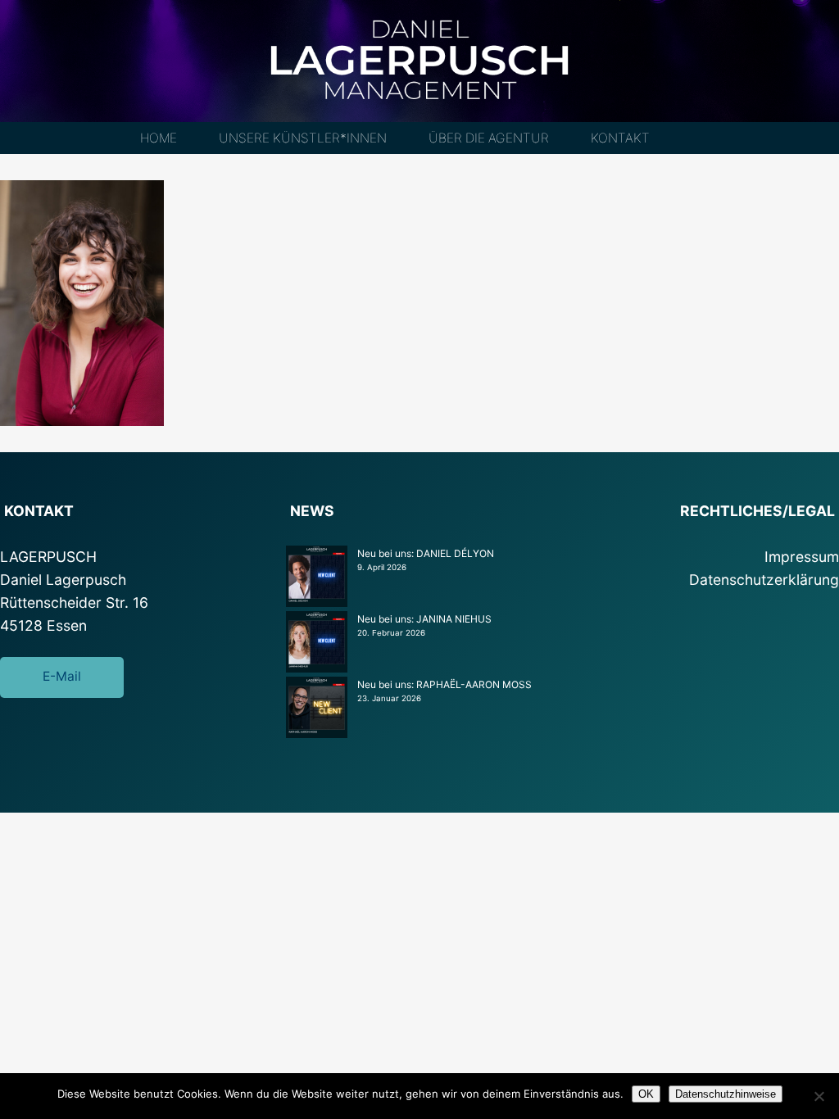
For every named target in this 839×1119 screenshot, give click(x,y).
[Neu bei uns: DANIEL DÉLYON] (316, 578)
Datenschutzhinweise (725, 1094)
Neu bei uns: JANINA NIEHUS (424, 619)
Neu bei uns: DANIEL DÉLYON (425, 553)
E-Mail (62, 676)
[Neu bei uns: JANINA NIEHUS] (316, 644)
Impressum (801, 556)
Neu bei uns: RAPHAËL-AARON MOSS (444, 684)
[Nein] (818, 1096)
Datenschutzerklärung (764, 579)
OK (646, 1094)
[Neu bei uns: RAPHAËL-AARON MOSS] (316, 709)
